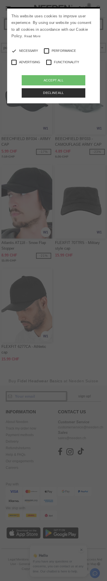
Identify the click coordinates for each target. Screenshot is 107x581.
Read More (32, 36)
